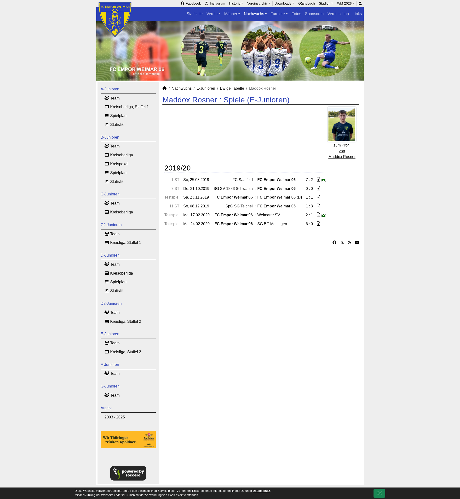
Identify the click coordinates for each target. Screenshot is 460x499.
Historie (235, 3)
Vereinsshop (338, 14)
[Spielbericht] (318, 179)
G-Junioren (110, 386)
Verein (212, 14)
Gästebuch (306, 3)
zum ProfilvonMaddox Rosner (342, 151)
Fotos (296, 14)
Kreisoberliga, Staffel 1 (129, 107)
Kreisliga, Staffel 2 (125, 321)
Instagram (217, 3)
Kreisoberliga (121, 155)
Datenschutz (261, 491)
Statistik (116, 125)
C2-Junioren (111, 225)
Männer (230, 14)
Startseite (195, 14)
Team (114, 98)
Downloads (283, 3)
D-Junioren (110, 255)
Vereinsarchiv (257, 3)
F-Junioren (110, 365)
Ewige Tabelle (232, 88)
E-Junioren (110, 334)
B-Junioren (110, 137)
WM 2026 (344, 3)
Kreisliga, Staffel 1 (125, 243)
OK (379, 493)
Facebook (193, 3)
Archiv (106, 408)
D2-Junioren (111, 303)
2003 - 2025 (114, 417)
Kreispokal (118, 164)
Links (357, 14)
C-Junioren (110, 194)
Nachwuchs (254, 14)
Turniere (278, 14)
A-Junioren (110, 89)
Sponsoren (314, 14)
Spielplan (117, 116)
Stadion (324, 3)
